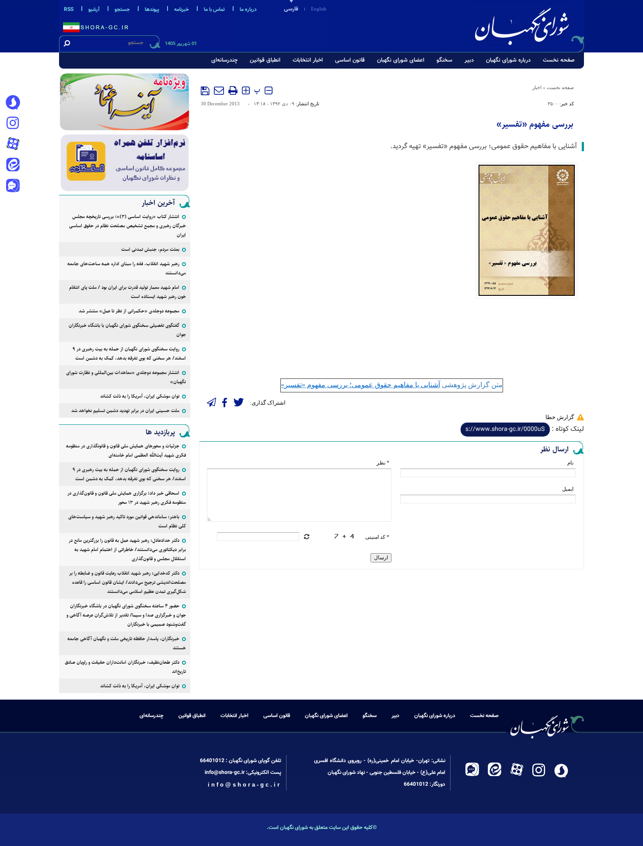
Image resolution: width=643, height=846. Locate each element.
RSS (68, 10)
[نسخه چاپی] (233, 90)
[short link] (505, 430)
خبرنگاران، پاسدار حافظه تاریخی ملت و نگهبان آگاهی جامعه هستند (126, 643)
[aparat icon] (13, 145)
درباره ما (248, 10)
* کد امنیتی (377, 537)
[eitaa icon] (13, 165)
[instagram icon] (13, 124)
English (318, 8)
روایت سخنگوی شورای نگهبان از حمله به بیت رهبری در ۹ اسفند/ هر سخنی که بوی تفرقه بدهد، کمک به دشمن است (129, 353)
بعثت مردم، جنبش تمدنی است (150, 249)
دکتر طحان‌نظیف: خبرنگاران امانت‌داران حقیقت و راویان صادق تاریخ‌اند (125, 667)
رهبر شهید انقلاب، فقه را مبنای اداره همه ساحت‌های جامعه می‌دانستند (126, 268)
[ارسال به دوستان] (219, 90)
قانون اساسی (350, 60)
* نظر (383, 463)
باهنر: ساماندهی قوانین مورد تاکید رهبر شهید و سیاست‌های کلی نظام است (127, 521)
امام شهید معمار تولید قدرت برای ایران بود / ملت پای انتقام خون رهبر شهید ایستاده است (127, 292)
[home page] (528, 24)
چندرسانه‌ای (224, 60)
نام (570, 463)
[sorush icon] (13, 103)
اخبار (537, 87)
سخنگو (444, 60)
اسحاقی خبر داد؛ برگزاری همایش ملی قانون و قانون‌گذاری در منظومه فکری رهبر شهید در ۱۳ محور (126, 497)
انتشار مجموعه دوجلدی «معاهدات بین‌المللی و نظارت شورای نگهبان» (126, 377)
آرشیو (94, 10)
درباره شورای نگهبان (508, 60)
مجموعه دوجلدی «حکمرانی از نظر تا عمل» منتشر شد (129, 311)
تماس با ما (214, 10)
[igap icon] (13, 186)
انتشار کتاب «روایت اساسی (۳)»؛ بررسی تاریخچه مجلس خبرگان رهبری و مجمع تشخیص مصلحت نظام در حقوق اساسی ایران (127, 226)
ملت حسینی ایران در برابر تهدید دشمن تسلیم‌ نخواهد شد (125, 410)
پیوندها (152, 10)
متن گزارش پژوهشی (392, 384)
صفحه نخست (559, 60)
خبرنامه (181, 10)
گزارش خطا (559, 417)
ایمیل (567, 489)
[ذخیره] (205, 91)
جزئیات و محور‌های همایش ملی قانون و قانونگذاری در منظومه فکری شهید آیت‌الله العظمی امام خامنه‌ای (126, 450)
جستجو (122, 10)
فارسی (291, 9)
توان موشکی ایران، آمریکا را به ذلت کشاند (139, 396)
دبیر (469, 60)
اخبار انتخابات (308, 60)
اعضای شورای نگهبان (400, 60)
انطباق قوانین (265, 60)
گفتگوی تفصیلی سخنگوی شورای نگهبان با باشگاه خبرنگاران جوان (127, 330)
